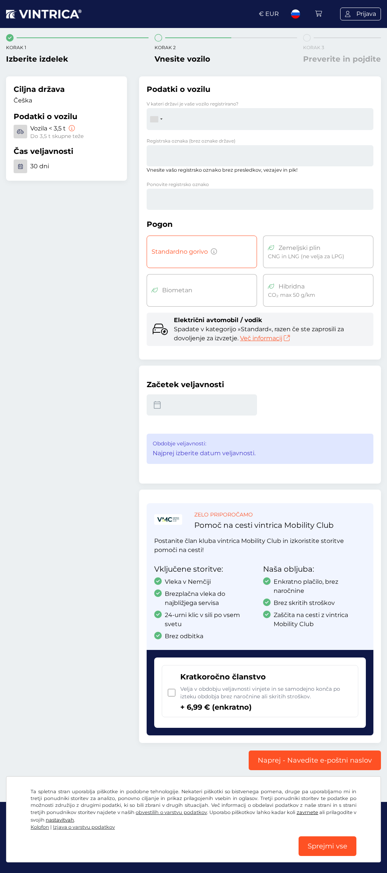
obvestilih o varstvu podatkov (171, 812)
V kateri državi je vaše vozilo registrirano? (192, 104)
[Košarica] (318, 13)
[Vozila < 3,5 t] (71, 128)
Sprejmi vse (327, 846)
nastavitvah (60, 820)
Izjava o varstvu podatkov (84, 827)
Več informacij (261, 338)
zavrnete (307, 812)
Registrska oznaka (191, 141)
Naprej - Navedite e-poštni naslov (315, 760)
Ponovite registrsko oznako (178, 184)
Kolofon (40, 827)
